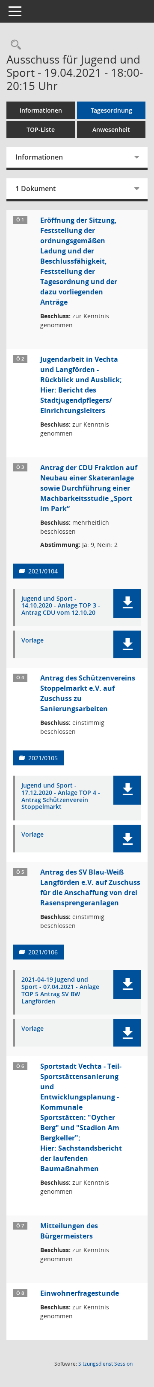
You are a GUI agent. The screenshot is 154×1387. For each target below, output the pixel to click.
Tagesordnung (111, 110)
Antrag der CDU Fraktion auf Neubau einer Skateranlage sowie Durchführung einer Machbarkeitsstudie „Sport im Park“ (88, 488)
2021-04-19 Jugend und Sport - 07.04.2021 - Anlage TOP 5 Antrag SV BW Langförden (60, 990)
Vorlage (32, 640)
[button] (127, 603)
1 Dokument (35, 188)
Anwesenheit (111, 129)
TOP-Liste (41, 129)
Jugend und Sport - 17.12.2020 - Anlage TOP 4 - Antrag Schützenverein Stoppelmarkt (60, 796)
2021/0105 (43, 758)
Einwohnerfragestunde (79, 1293)
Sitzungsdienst (105, 1363)
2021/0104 (43, 571)
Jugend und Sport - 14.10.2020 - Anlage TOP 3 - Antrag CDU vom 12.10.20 (60, 605)
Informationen (41, 110)
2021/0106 (43, 952)
